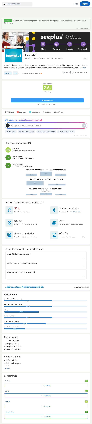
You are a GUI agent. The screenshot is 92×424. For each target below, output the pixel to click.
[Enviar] (84, 125)
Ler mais (83, 68)
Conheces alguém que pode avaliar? (48, 104)
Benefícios (59, 112)
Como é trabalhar (67, 131)
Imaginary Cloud (9, 412)
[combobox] (17, 4)
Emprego (23, 112)
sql (14, 73)
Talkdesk (7, 401)
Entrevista (35, 112)
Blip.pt (7, 391)
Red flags (12, 131)
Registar (85, 4)
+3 (19, 73)
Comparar (47, 385)
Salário (48, 112)
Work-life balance (28, 131)
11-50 (51, 58)
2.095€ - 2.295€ (77, 212)
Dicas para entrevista (47, 131)
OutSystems (8, 381)
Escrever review (47, 100)
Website (60, 58)
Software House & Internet (36, 58)
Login (76, 4)
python (7, 73)
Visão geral (10, 112)
